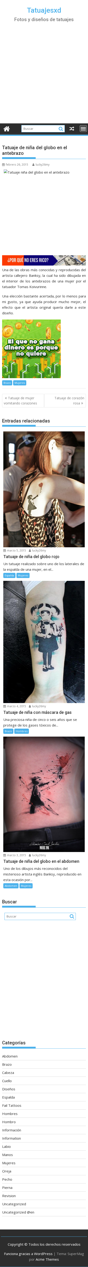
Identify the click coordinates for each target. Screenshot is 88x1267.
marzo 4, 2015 (16, 706)
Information (11, 1138)
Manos (7, 1154)
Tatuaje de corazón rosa (69, 400)
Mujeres (20, 382)
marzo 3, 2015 (16, 855)
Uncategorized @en (18, 1212)
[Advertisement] (44, 77)
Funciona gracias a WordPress (28, 1253)
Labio (6, 1146)
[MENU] (83, 128)
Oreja (6, 1171)
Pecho (7, 1179)
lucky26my (43, 165)
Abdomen (11, 885)
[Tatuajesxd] (6, 128)
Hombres (21, 731)
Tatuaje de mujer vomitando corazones (20, 400)
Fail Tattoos (11, 1105)
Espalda (9, 575)
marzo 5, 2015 (16, 550)
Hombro (9, 1121)
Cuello (7, 1080)
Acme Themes (47, 1259)
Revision (9, 1195)
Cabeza (8, 1072)
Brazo (7, 382)
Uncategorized (14, 1204)
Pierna (7, 1187)
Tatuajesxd (44, 10)
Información (11, 1130)
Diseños (8, 1089)
